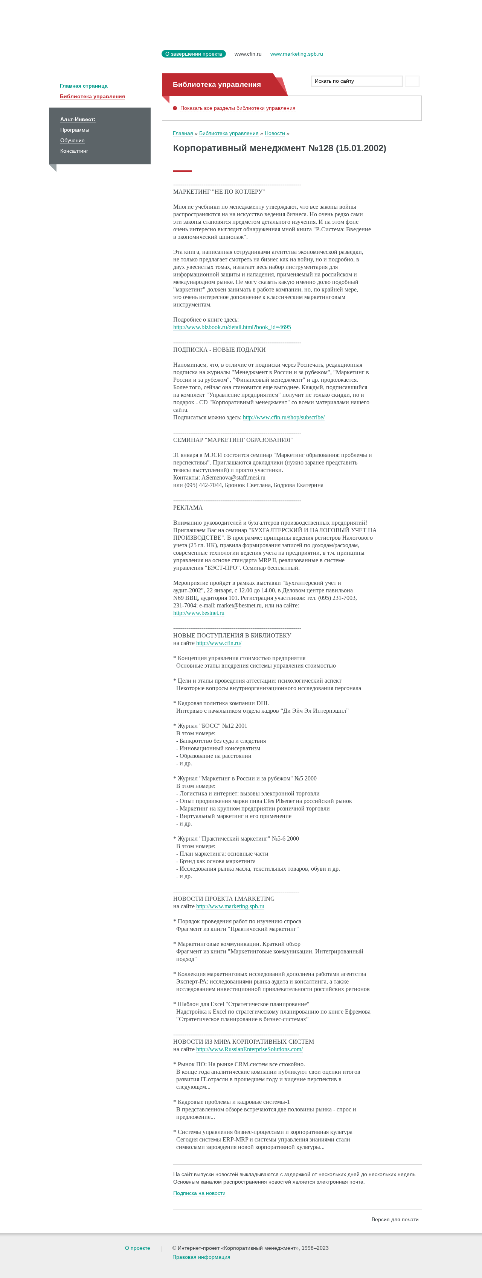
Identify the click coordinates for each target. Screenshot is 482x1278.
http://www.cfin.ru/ (218, 643)
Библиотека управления (92, 96)
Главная (183, 133)
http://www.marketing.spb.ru (230, 906)
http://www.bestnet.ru (198, 613)
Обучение (72, 140)
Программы (74, 130)
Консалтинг (74, 151)
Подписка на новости (199, 1193)
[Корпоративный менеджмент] (103, 58)
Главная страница (84, 86)
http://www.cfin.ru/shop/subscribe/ (284, 417)
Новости (275, 133)
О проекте (137, 1248)
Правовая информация (201, 1257)
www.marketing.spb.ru (296, 54)
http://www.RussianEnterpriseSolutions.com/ (249, 1049)
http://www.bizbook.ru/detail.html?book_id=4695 (232, 327)
